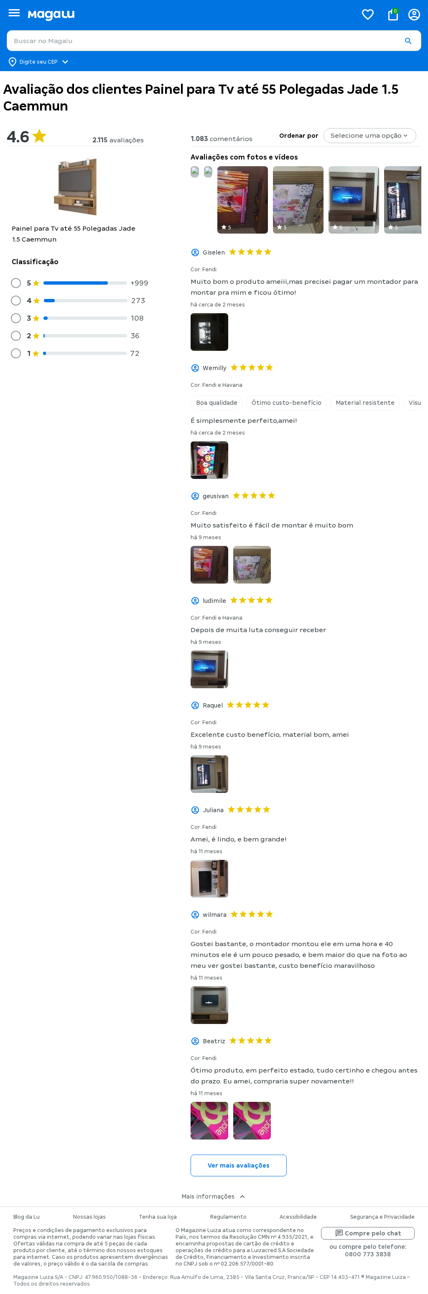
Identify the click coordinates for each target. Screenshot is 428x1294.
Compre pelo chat (373, 1233)
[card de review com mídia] (195, 172)
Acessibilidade (298, 1217)
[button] (408, 41)
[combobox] (214, 40)
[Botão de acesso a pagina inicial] (189, 14)
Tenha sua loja (158, 1217)
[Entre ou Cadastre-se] (414, 14)
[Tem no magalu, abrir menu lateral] (14, 12)
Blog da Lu (26, 1217)
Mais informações (207, 1196)
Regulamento (228, 1217)
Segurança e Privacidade (382, 1217)
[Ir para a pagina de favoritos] (368, 14)
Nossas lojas (89, 1217)
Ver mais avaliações (239, 1165)
